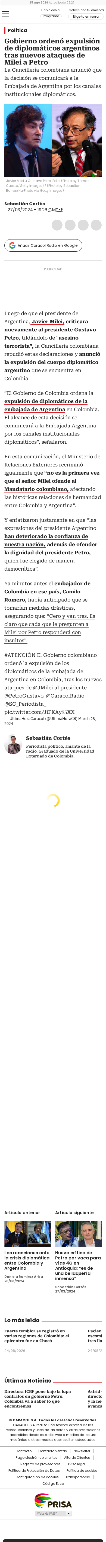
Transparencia (78, 1477)
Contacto (23, 1451)
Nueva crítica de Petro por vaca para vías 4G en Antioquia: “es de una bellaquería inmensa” (78, 1266)
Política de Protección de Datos (34, 1471)
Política (17, 30)
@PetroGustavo (23, 696)
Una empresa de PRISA (53, 1500)
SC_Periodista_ (48, 204)
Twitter (70, 225)
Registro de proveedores (40, 1464)
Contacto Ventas (52, 1451)
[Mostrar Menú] (5, 13)
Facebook (57, 225)
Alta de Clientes (77, 1457)
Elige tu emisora (86, 16)
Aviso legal (76, 1464)
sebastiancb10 (55, 204)
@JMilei (43, 687)
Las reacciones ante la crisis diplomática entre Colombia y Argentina (26, 1260)
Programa (51, 16)
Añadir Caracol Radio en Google (48, 245)
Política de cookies (82, 1471)
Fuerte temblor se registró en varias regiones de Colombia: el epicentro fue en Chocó (36, 1336)
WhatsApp (96, 225)
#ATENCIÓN (20, 655)
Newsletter (82, 1451)
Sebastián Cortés (24, 204)
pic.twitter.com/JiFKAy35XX (39, 712)
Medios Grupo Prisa (53, 1513)
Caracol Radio (27, 14)
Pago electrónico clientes (36, 1457)
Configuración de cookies (37, 1477)
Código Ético (53, 1484)
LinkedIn (83, 225)
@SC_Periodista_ (25, 704)
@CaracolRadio (65, 696)
